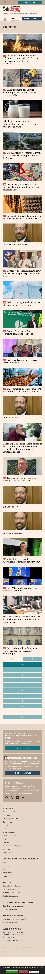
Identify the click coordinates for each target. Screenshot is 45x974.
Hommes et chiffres (10, 812)
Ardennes (6, 866)
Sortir (5, 839)
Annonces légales (22, 773)
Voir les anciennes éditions (12, 940)
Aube (5, 869)
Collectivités (7, 822)
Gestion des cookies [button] (10, 896)
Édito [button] (14, 19)
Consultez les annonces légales (14, 906)
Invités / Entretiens (9, 835)
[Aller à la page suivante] (32, 659)
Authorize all (12, 972)
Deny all (24, 972)
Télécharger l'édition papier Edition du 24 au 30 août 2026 (14, 934)
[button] (5, 19)
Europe (5, 825)
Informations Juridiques (11, 846)
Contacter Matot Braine (11, 886)
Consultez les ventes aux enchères (15, 919)
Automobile (7, 829)
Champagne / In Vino (10, 818)
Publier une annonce (10, 909)
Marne (5, 876)
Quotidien (6, 849)
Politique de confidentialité (12, 893)
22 (22, 717)
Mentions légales (9, 889)
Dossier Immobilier (9, 832)
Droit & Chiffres (8, 852)
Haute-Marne (8, 873)
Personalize (34, 972)
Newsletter (30, 2)
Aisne (5, 862)
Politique (6, 842)
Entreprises (7, 815)
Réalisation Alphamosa (11, 952)
